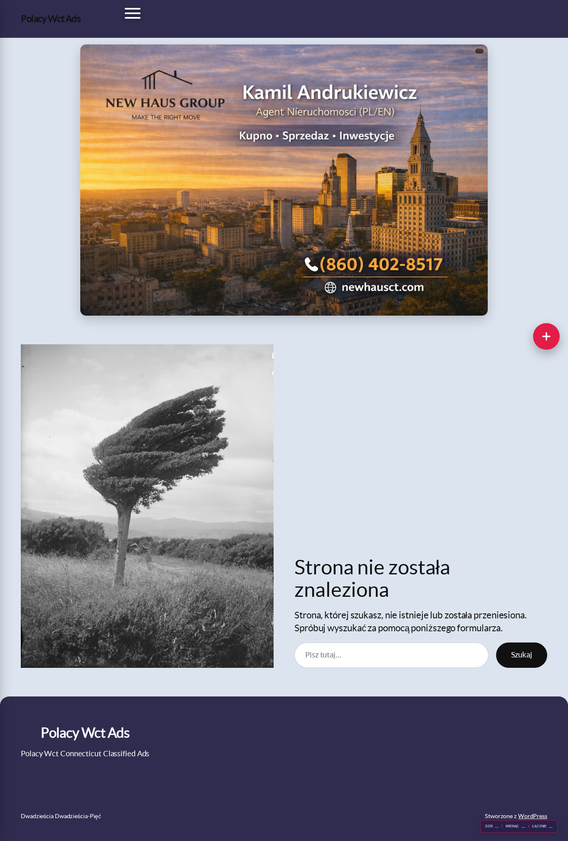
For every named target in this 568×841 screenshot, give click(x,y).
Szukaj (521, 654)
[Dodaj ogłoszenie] (546, 336)
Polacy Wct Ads (51, 18)
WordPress (532, 816)
